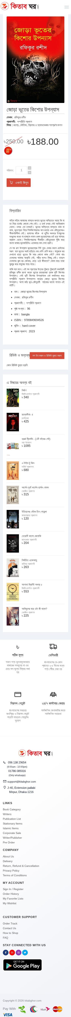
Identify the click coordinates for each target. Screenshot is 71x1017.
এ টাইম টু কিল (28, 463)
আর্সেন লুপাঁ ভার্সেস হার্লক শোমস (35, 487)
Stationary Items (12, 823)
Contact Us (9, 928)
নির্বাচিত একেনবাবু (29, 560)
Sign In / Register (13, 889)
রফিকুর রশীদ (20, 117)
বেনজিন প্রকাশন (28, 491)
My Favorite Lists (13, 898)
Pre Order (9, 842)
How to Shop (10, 932)
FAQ (5, 937)
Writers (7, 814)
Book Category (12, 809)
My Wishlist (9, 903)
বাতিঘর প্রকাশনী (28, 563)
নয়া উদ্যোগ (26, 442)
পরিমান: (10, 170)
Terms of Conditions (15, 875)
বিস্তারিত (15, 211)
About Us (8, 856)
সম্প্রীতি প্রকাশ (24, 121)
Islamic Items (11, 828)
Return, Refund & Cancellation (21, 865)
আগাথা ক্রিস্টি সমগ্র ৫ (32, 584)
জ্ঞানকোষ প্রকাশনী (29, 539)
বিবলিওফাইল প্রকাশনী (30, 394)
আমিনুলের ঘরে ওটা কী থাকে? (34, 608)
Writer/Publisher (12, 837)
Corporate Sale (12, 832)
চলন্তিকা (25, 418)
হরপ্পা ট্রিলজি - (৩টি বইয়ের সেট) (36, 438)
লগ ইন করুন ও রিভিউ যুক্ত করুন (47, 355)
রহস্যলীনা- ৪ (27, 414)
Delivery (7, 861)
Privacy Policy (11, 870)
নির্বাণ (24, 390)
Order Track (10, 923)
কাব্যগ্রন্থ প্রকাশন (29, 515)
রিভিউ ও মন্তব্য (19, 355)
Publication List (12, 818)
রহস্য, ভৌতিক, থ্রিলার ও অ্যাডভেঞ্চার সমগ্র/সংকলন (37, 125)
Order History (11, 893)
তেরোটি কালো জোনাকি (31, 536)
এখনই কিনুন (20, 183)
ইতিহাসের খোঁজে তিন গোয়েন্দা (34, 511)
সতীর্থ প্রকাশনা (28, 466)
